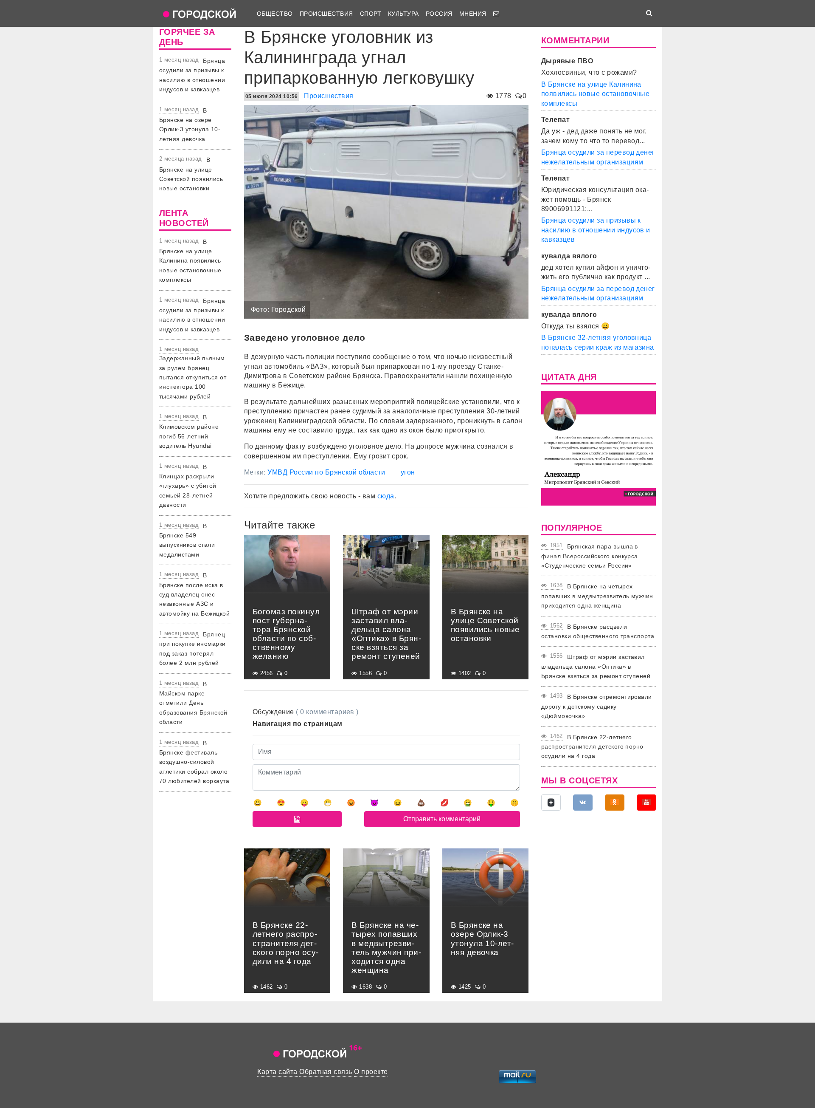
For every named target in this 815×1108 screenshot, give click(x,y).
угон (408, 472)
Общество (275, 13)
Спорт (370, 13)
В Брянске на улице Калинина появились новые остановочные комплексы (190, 260)
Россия (439, 13)
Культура (403, 13)
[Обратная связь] (496, 13)
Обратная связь (325, 1071)
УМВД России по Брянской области (326, 472)
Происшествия (326, 13)
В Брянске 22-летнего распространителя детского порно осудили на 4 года (592, 747)
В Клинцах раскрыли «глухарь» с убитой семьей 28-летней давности (187, 486)
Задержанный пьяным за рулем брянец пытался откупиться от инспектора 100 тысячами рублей (192, 377)
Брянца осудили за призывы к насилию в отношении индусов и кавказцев (595, 230)
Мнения (472, 13)
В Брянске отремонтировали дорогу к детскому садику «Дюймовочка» (596, 706)
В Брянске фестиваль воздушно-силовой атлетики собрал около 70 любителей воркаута (194, 762)
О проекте (371, 1071)
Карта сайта (277, 1071)
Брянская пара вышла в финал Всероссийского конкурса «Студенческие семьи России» (589, 556)
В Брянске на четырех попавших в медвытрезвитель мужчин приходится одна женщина (597, 596)
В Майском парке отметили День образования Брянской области (193, 703)
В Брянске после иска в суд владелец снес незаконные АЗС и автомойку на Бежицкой (194, 594)
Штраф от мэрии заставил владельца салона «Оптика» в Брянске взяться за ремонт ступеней (595, 666)
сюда (385, 496)
